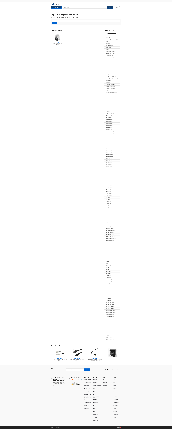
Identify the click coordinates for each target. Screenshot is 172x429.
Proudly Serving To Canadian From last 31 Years (98, 0)
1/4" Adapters (108, 170)
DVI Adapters (108, 189)
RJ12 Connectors (108, 322)
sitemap (115, 408)
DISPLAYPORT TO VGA (109, 248)
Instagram (119, 369)
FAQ (81, 3)
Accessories (95, 379)
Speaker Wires (95, 414)
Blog (78, 3)
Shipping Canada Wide (85, 0)
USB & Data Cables (109, 107)
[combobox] (85, 7)
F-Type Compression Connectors (111, 283)
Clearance (107, 49)
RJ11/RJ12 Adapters (109, 209)
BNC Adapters (108, 181)
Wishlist (115, 417)
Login (114, 394)
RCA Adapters (108, 205)
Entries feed (105, 382)
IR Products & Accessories (110, 68)
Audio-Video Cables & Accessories (111, 39)
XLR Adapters (108, 224)
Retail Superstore (116, 402)
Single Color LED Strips (109, 306)
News (94, 408)
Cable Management (109, 45)
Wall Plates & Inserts (109, 113)
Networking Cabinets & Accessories (111, 78)
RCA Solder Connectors (109, 314)
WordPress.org (105, 385)
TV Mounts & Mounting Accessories (111, 105)
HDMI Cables (95, 399)
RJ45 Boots (107, 146)
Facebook (104, 369)
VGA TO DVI (107, 259)
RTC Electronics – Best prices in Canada (72, 0)
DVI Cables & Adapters (109, 55)
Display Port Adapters (109, 185)
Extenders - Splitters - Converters (111, 59)
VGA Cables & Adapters (109, 109)
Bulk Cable (107, 43)
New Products (108, 80)
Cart (114, 382)
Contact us (87, 3)
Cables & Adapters (108, 47)
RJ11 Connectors (108, 318)
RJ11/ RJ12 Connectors (109, 144)
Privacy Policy (116, 400)
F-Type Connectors (109, 135)
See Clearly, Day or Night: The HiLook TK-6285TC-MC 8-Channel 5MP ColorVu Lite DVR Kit (87, 396)
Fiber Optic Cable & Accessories (110, 61)
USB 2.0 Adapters (108, 331)
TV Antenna (95, 417)
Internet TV (95, 400)
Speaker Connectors (109, 158)
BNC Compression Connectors (110, 228)
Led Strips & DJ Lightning (110, 70)
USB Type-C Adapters (109, 337)
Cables (94, 388)
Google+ (114, 369)
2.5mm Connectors (109, 119)
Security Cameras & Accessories (111, 92)
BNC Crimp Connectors (109, 232)
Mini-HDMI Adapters (109, 294)
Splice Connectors (108, 162)
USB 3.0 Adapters (108, 333)
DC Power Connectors (109, 131)
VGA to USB (107, 267)
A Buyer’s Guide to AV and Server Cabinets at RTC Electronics (87, 402)
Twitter (109, 369)
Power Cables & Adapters (110, 86)
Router (107, 90)
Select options (59, 363)
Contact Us (115, 388)
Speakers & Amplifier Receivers (110, 94)
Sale (68, 3)
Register (104, 379)
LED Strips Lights (96, 403)
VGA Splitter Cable (108, 257)
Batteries (107, 41)
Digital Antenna (95, 393)
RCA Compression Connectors (110, 310)
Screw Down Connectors (109, 154)
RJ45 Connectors (108, 150)
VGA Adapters (108, 220)
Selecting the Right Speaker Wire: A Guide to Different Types (87, 407)
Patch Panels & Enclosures (110, 84)
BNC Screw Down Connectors (110, 236)
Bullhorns (94, 387)
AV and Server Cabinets (97, 385)
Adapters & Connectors (109, 35)
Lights (94, 405)
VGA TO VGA (108, 271)
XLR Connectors (108, 166)
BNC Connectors (108, 127)
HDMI (94, 397)
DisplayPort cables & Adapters (110, 51)
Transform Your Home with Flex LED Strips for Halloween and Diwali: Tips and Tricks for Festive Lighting (87, 382)
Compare (115, 385)
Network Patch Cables (109, 74)
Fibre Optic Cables (96, 396)
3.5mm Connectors (109, 123)
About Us (73, 3)
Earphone (94, 394)
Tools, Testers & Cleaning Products (111, 98)
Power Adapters (108, 201)
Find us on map (56, 385)
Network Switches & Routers (110, 76)
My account (115, 396)
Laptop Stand (95, 402)
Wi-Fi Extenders (95, 420)
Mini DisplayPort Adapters (110, 298)
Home (64, 3)
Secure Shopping (116, 405)
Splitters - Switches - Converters (111, 96)
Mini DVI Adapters (108, 279)
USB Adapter (95, 419)
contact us (115, 387)
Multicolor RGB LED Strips (110, 302)
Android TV (95, 382)
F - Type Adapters (108, 193)
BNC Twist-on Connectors (110, 244)
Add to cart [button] (57, 47)
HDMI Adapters (108, 197)
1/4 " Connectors (108, 115)
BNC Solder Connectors (109, 240)
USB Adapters (108, 218)
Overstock (107, 82)
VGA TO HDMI (108, 263)
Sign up (87, 369)
